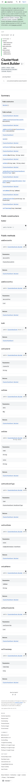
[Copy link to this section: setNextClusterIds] (15, 608)
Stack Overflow (5, 766)
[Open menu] (2, 2)
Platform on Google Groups (8, 745)
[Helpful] (11, 35)
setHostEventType (8, 171)
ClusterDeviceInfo (17, 120)
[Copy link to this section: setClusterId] (11, 349)
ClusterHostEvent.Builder (11, 116)
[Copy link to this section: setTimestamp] (13, 649)
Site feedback (11, 777)
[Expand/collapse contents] (10, 39)
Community (13, 775)
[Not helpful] (13, 35)
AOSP (2, 32)
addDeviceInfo (7, 120)
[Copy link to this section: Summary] (11, 96)
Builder (5, 105)
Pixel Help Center (5, 759)
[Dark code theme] (26, 226)
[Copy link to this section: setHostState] (12, 525)
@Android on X (5, 735)
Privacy (4, 777)
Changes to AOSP (16, 25)
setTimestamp (7, 208)
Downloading (4, 721)
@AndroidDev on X (6, 737)
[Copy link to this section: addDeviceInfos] (14, 282)
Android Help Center (6, 756)
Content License (19, 702)
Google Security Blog (6, 742)
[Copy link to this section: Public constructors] (20, 216)
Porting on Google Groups (7, 750)
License (24, 775)
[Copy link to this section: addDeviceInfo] (13, 241)
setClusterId (7, 147)
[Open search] (17, 2)
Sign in (24, 2)
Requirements (4, 718)
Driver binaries (4, 728)
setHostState (7, 181)
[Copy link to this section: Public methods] (16, 236)
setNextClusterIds (8, 198)
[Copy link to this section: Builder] (7, 221)
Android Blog (4, 740)
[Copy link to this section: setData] (8, 390)
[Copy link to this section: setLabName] (12, 567)
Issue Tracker (4, 769)
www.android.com (5, 761)
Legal (19, 775)
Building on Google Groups (8, 747)
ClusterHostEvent (8, 135)
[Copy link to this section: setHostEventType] (16, 484)
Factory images (5, 726)
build (4, 139)
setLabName (6, 190)
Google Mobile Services (7, 764)
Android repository (5, 716)
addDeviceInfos (7, 129)
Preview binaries (5, 723)
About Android (5, 775)
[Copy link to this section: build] (6, 323)
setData (5, 155)
